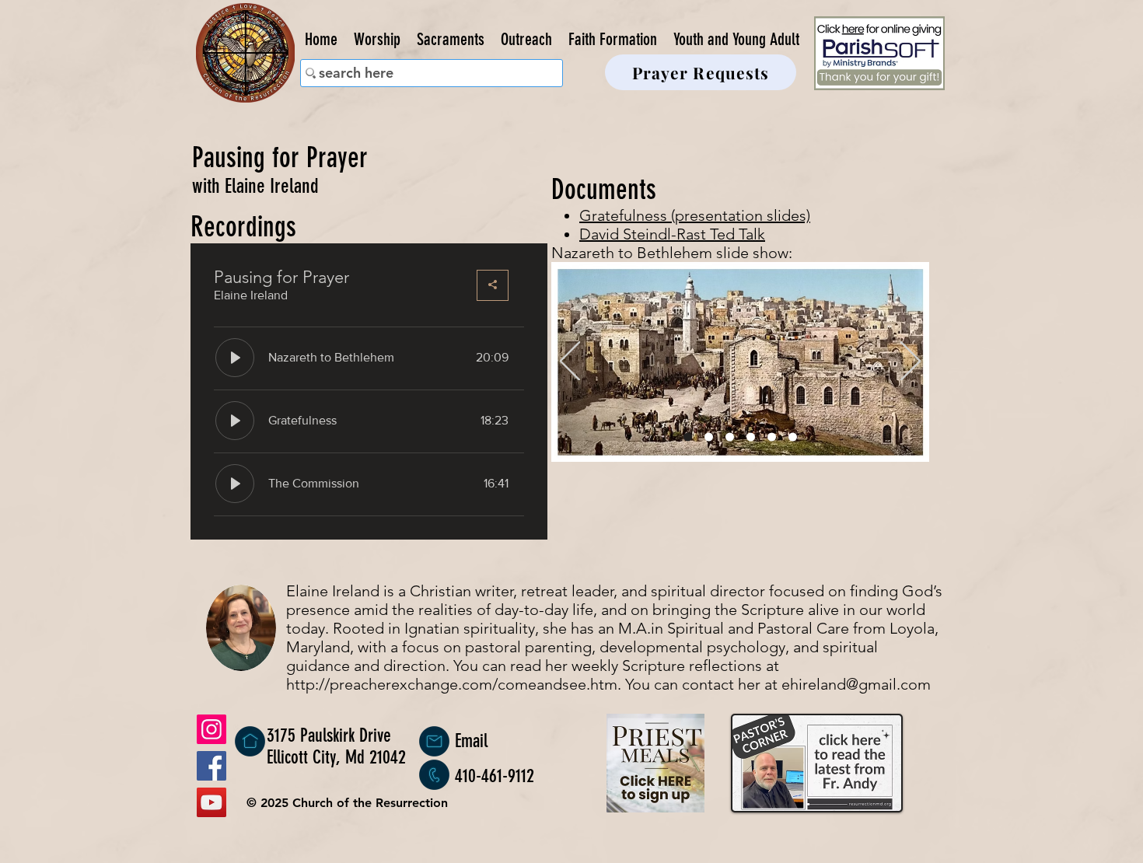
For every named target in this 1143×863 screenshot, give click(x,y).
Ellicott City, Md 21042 (336, 757)
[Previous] (570, 362)
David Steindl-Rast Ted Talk (672, 234)
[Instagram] (211, 729)
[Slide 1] (687, 437)
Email (471, 741)
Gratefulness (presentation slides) (694, 215)
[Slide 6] (792, 437)
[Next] (910, 362)
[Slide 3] (729, 437)
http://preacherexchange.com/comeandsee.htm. (453, 684)
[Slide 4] (750, 437)
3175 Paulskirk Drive (329, 735)
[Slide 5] (771, 437)
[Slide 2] (708, 437)
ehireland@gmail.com (856, 684)
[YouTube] (211, 802)
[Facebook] (211, 766)
